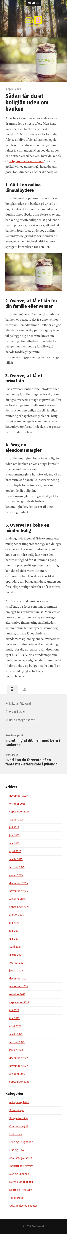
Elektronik (15, 1134)
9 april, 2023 (17, 712)
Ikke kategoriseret (22, 720)
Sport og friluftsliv (20, 1189)
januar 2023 (16, 1050)
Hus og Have (17, 1150)
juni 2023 (14, 1018)
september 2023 (19, 1002)
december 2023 (18, 978)
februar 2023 (17, 1042)
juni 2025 (14, 835)
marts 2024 (16, 954)
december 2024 (18, 883)
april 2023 (15, 1026)
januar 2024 (16, 970)
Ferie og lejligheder (21, 1142)
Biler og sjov (16, 1110)
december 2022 (18, 1058)
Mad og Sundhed (19, 1174)
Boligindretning (18, 1118)
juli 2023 (14, 1010)
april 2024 (15, 946)
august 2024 (16, 915)
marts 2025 (16, 859)
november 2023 (18, 986)
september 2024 (19, 907)
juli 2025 (14, 827)
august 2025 (16, 819)
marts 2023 (16, 1034)
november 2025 (18, 795)
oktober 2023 (17, 994)
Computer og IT (18, 1126)
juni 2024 (14, 930)
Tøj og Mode (16, 1197)
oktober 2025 (17, 803)
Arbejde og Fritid (19, 1102)
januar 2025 (16, 875)
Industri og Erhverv (21, 1166)
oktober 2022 (17, 1074)
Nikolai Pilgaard (20, 703)
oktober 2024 (17, 899)
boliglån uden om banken (26, 161)
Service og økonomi (21, 1181)
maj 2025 (14, 843)
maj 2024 (14, 938)
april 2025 (15, 851)
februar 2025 (17, 867)
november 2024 (18, 891)
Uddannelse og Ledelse (23, 1205)
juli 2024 (14, 923)
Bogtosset (38, 1226)
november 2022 (18, 1066)
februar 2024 (17, 962)
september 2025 (19, 811)
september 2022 (19, 1081)
